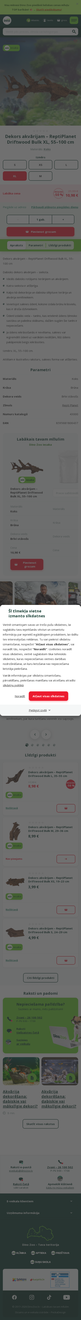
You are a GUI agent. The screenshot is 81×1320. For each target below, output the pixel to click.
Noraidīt (20, 696)
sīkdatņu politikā (13, 685)
